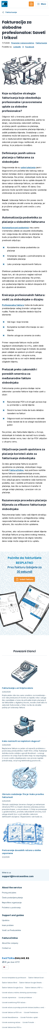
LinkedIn (17, 47)
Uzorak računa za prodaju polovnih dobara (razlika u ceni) (23, 1007)
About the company (10, 943)
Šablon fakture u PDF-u (33, 987)
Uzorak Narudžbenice (10, 1017)
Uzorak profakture (25, 997)
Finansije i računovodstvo (22, 43)
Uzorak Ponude (28, 1022)
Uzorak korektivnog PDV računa (13, 1002)
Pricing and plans (9, 893)
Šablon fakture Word (9, 983)
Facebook (29, 47)
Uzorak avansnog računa (11, 1022)
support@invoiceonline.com (18, 876)
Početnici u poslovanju (11, 907)
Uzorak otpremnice (9, 997)
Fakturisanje (11, 12)
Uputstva (5, 920)
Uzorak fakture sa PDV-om (12, 1012)
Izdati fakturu (26, 579)
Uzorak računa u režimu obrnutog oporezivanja (19, 992)
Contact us (6, 948)
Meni (43, 4)
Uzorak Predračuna (31, 1012)
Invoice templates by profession (14, 978)
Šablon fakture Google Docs (12, 987)
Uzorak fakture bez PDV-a (11, 1027)
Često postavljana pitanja (12, 897)
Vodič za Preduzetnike (11, 930)
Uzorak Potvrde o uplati (29, 1017)
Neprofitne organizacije (12, 902)
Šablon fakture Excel (36, 978)
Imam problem (8, 925)
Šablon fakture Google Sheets (30, 983)
